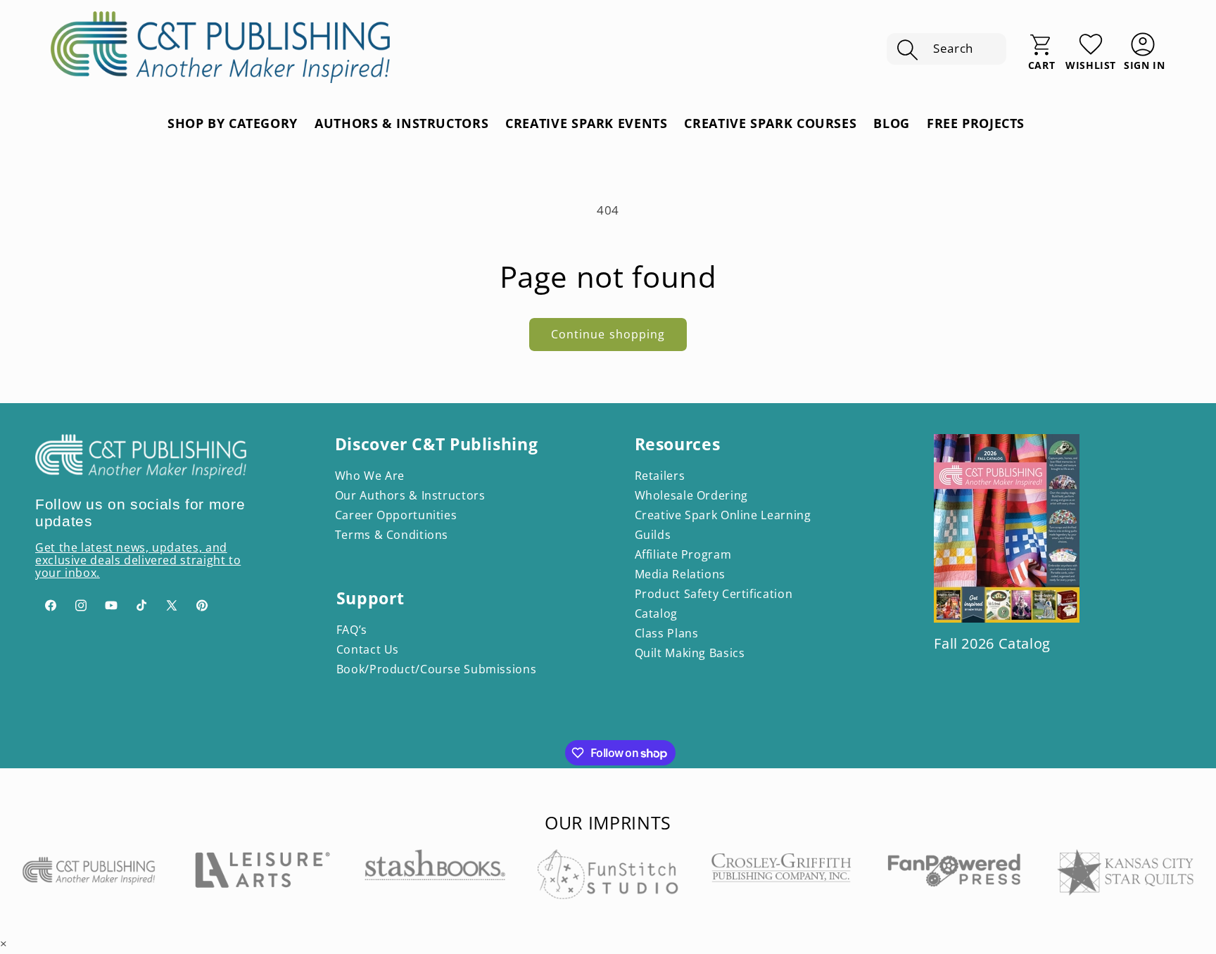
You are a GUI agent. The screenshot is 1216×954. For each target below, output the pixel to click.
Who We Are (370, 475)
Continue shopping (608, 334)
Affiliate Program (683, 554)
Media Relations (680, 574)
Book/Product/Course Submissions (436, 669)
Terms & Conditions (391, 534)
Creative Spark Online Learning (723, 515)
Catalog (656, 613)
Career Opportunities (396, 515)
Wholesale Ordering (691, 495)
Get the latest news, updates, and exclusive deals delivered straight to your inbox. (138, 560)
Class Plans (667, 633)
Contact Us (367, 649)
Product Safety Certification (714, 594)
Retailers (660, 475)
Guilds (653, 534)
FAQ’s (351, 629)
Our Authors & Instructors (410, 495)
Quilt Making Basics (690, 653)
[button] (946, 49)
